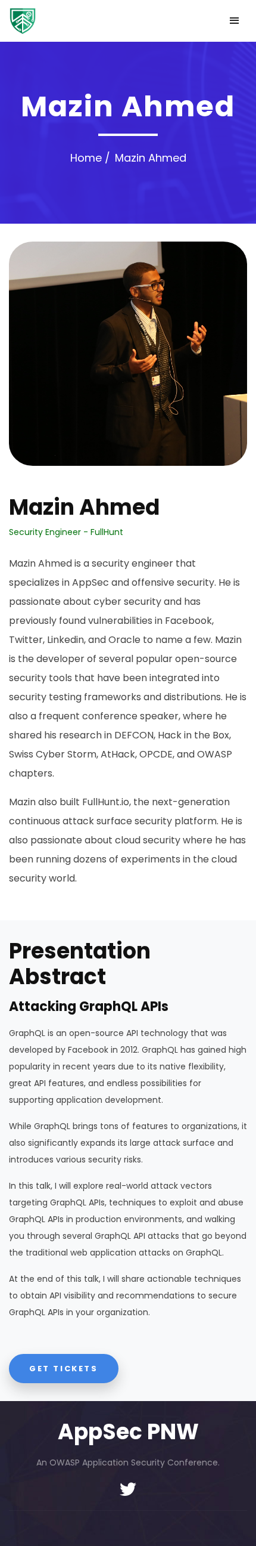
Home (86, 157)
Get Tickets (63, 1368)
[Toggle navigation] (234, 21)
